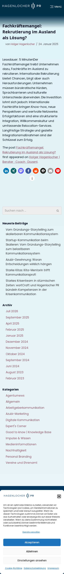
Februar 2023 (15, 378)
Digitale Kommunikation (23, 420)
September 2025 (17, 317)
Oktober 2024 (15, 354)
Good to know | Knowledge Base (28, 432)
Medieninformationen (21, 444)
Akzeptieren (32, 542)
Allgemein (13, 402)
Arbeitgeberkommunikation (25, 408)
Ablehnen (32, 551)
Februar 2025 (15, 330)
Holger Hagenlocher (23, 44)
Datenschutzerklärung (35, 568)
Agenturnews (15, 396)
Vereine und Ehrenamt (21, 463)
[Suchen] (58, 210)
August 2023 (14, 372)
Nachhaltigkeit (16, 450)
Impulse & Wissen (18, 438)
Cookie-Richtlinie (13, 568)
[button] (59, 496)
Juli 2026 (12, 311)
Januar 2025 (14, 336)
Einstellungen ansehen (32, 560)
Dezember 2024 (17, 342)
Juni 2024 (12, 366)
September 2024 (17, 360)
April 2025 (12, 323)
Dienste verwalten (31, 532)
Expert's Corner (16, 426)
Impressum (53, 568)
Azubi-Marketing (17, 414)
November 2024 (17, 348)
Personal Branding (19, 457)
